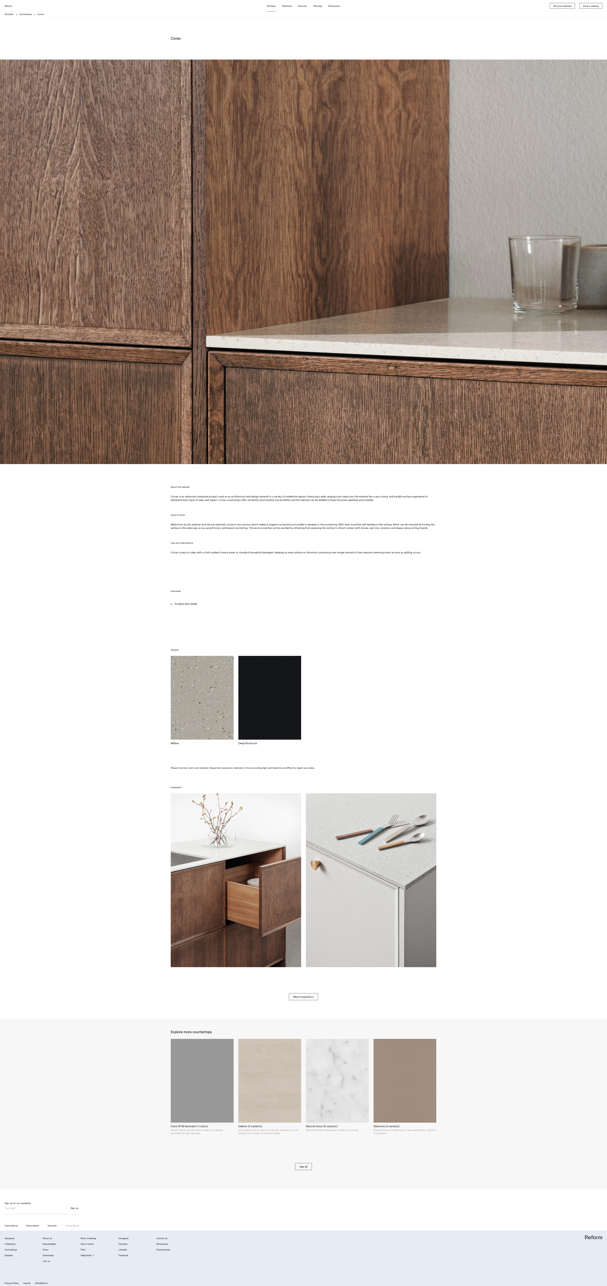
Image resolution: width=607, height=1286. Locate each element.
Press (45, 1249)
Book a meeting (88, 1238)
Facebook (123, 1255)
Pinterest (123, 1243)
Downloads (48, 1255)
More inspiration (303, 996)
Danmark (52, 1225)
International (11, 1225)
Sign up (74, 1208)
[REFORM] (593, 1237)
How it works (87, 1243)
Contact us (162, 1238)
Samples (9, 1255)
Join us (46, 1260)
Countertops (25, 14)
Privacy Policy (12, 1283)
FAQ (83, 1249)
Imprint (27, 1283)
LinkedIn (123, 1249)
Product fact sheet (186, 603)
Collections (10, 1243)
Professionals (163, 1249)
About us (47, 1238)
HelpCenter (86, 1255)
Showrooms (162, 1243)
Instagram (124, 1238)
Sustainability (49, 1243)
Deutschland (32, 1225)
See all (303, 1166)
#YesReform (41, 1283)
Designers (10, 1238)
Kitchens (9, 14)
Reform (8, 5)
